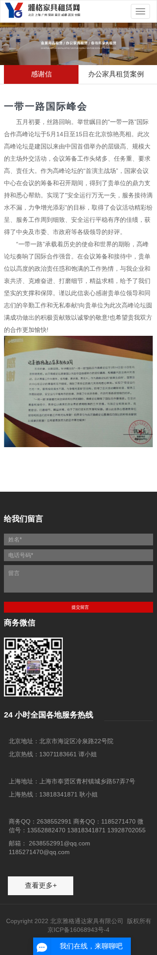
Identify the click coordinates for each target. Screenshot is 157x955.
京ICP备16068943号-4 (78, 929)
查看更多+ (41, 885)
